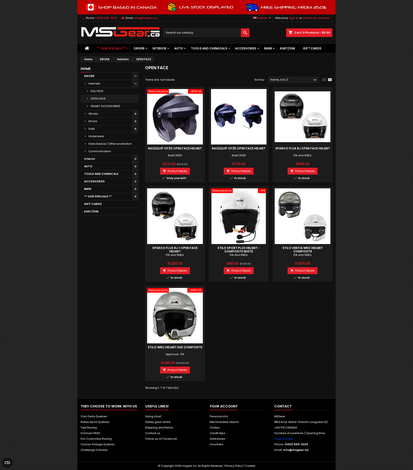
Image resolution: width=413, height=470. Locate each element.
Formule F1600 (90, 433)
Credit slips (217, 433)
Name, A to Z (293, 80)
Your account (224, 406)
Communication (99, 151)
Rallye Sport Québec (95, 422)
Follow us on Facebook (161, 439)
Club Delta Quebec (94, 416)
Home (86, 68)
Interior (159, 48)
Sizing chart (153, 416)
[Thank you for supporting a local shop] (206, 7)
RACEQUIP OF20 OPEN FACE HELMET (175, 148)
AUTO (178, 48)
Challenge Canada (94, 450)
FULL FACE (97, 91)
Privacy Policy (234, 466)
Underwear (96, 136)
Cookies (250, 466)
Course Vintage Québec (98, 444)
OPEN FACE (98, 99)
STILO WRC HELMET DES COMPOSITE (175, 347)
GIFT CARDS (312, 48)
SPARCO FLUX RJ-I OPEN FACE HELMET (174, 249)
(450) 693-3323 (106, 18)
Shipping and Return (159, 427)
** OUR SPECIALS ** (111, 48)
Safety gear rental (157, 422)
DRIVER (139, 48)
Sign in (293, 18)
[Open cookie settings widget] (7, 463)
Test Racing (89, 427)
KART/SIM (287, 48)
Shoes (92, 121)
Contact (283, 406)
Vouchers (216, 444)
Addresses (217, 439)
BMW (268, 48)
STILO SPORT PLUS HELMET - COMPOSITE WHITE (238, 249)
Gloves (93, 114)
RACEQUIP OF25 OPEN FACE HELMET (238, 148)
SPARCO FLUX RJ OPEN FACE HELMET (302, 148)
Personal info (219, 416)
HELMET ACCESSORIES (105, 106)
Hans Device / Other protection (110, 144)
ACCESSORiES (245, 48)
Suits (91, 129)
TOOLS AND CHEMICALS (209, 48)
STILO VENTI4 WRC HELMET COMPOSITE (302, 249)
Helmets (94, 83)
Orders (215, 427)
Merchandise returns (224, 422)
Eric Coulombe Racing (96, 439)
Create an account (316, 18)
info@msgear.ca (145, 18)
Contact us (152, 433)
